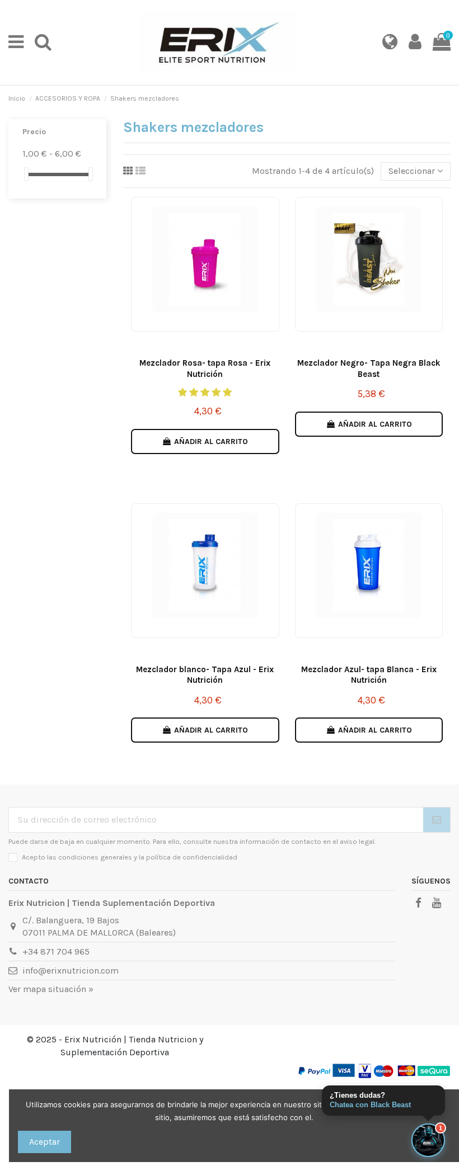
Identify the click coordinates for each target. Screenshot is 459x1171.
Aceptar (44, 1141)
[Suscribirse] (436, 820)
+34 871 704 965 (56, 951)
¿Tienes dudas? (370, 1099)
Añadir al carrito (211, 441)
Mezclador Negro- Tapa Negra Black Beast (369, 368)
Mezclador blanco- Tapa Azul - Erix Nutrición (205, 675)
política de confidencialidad (191, 857)
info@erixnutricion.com (70, 970)
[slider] (26, 174)
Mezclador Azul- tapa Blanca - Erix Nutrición (369, 675)
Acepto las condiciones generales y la (129, 857)
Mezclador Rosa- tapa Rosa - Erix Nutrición (204, 368)
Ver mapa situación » (50, 989)
